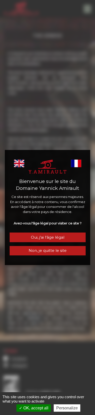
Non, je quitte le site (48, 250)
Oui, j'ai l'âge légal (47, 237)
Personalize (67, 408)
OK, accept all (35, 408)
